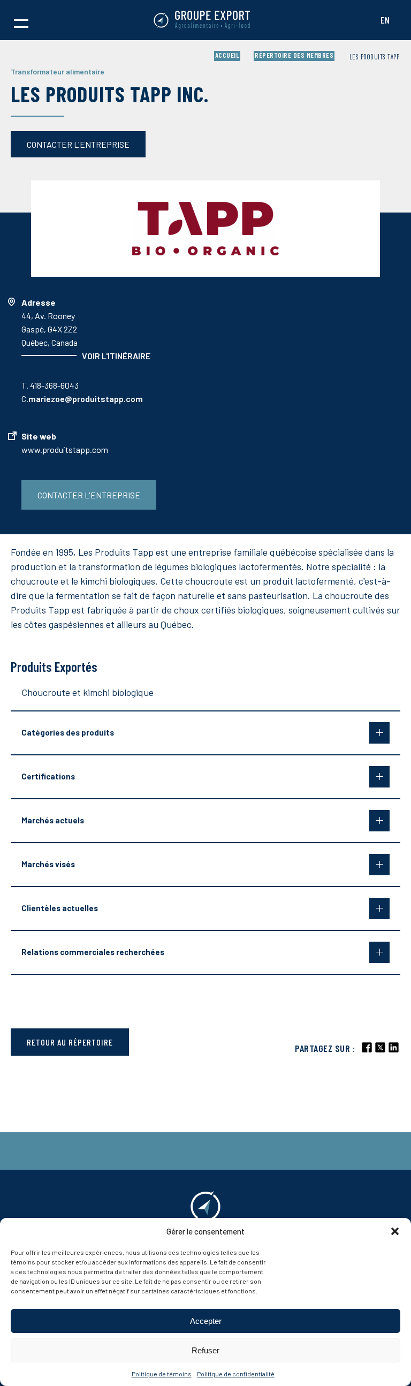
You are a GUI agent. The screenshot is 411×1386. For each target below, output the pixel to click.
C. (82, 398)
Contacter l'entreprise (78, 144)
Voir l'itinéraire (116, 356)
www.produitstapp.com (64, 449)
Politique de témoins (162, 1373)
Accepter (206, 1321)
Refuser (205, 1350)
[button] (395, 1231)
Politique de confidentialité (236, 1373)
